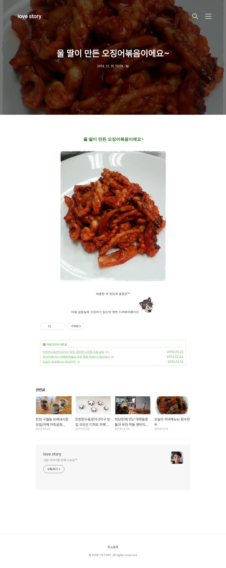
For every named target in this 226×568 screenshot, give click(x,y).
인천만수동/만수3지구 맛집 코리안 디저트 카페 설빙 (73, 352)
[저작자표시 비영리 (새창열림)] (88, 326)
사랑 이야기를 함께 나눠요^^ (60, 460)
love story (29, 16)
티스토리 (113, 547)
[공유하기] (55, 326)
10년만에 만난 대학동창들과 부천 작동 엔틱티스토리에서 (76, 356)
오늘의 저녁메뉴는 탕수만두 (59, 361)
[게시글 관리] (60, 326)
